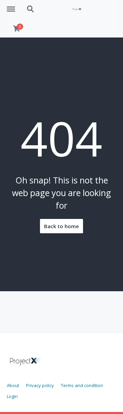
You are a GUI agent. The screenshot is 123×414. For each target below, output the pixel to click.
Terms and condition (82, 385)
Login (12, 396)
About (13, 385)
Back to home (61, 226)
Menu (13, 5)
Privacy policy (40, 385)
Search (30, 5)
